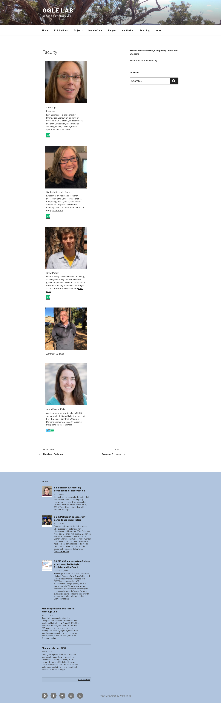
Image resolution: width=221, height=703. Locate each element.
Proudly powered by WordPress (115, 695)
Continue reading (61, 551)
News (158, 30)
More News (85, 679)
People (112, 30)
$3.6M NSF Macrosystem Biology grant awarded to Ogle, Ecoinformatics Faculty (72, 564)
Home (45, 30)
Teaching (145, 30)
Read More (65, 129)
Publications (61, 30)
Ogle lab (58, 10)
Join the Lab (127, 30)
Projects (78, 30)
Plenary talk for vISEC (54, 648)
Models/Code (95, 30)
